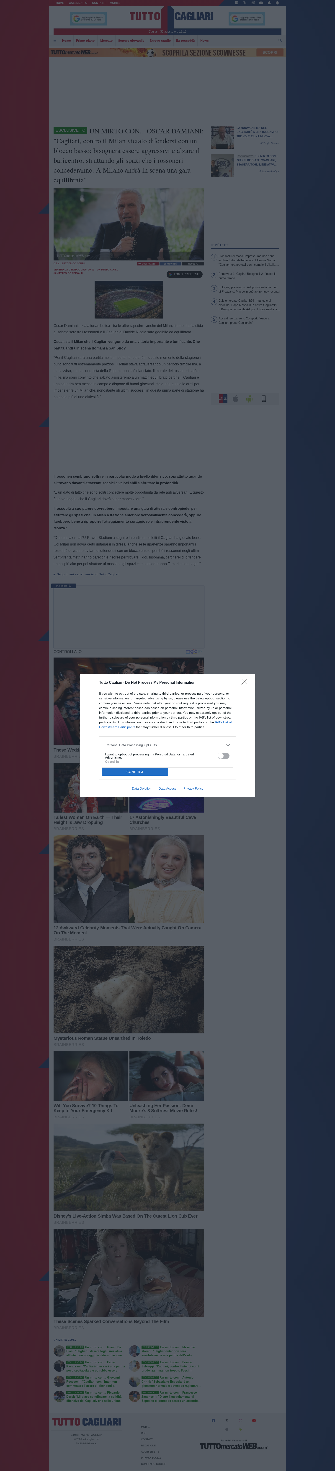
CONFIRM (134, 772)
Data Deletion (142, 788)
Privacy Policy (193, 788)
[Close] (246, 683)
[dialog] (167, 735)
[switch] (223, 756)
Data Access (167, 788)
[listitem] (168, 745)
